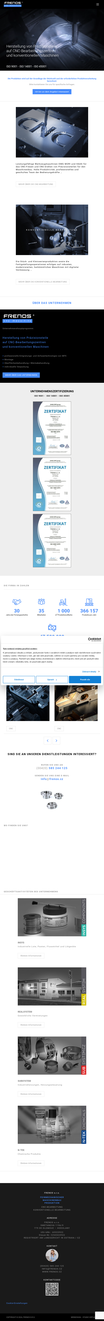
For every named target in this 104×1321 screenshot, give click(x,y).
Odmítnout (19, 679)
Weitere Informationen (31, 955)
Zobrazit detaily (89, 671)
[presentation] (47, 740)
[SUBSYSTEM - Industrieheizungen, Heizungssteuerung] (52, 1056)
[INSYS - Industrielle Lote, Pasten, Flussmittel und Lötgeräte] (52, 917)
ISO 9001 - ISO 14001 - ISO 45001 (26, 66)
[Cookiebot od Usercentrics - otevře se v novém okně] (90, 639)
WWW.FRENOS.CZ (52, 1272)
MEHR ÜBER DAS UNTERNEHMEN (21, 375)
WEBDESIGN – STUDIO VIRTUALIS (84, 1317)
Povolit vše (85, 679)
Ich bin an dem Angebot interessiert (52, 91)
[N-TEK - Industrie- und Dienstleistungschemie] (52, 1125)
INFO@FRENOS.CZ (52, 1269)
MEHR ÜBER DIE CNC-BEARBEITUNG (36, 184)
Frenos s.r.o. (29, 1317)
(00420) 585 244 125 (52, 1266)
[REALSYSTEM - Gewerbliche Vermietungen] (52, 986)
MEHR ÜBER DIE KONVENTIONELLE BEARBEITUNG (43, 282)
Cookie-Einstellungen (17, 1303)
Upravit (50, 679)
